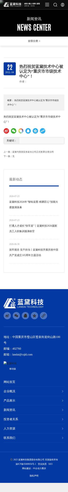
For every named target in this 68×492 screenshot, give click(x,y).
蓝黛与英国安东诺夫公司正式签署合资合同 (33, 152)
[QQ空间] (35, 131)
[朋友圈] (21, 131)
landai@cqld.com (22, 354)
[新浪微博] (6, 131)
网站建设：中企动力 (32, 468)
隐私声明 (34, 475)
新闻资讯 (34, 19)
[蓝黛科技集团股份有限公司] (22, 4)
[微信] (13, 131)
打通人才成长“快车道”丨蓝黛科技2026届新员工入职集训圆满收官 (33, 228)
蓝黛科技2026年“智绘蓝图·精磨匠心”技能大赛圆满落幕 (33, 204)
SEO (50, 464)
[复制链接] (42, 131)
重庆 (44, 468)
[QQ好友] (28, 131)
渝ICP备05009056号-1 (26, 464)
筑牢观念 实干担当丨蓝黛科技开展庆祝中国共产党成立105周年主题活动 (33, 252)
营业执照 (42, 464)
